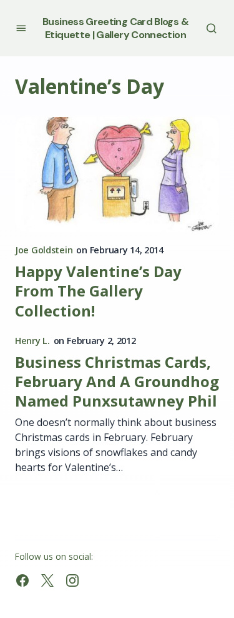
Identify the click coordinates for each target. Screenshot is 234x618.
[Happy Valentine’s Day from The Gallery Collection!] (117, 174)
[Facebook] (22, 580)
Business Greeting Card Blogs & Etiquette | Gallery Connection (115, 28)
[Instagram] (72, 580)
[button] (21, 28)
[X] (47, 580)
